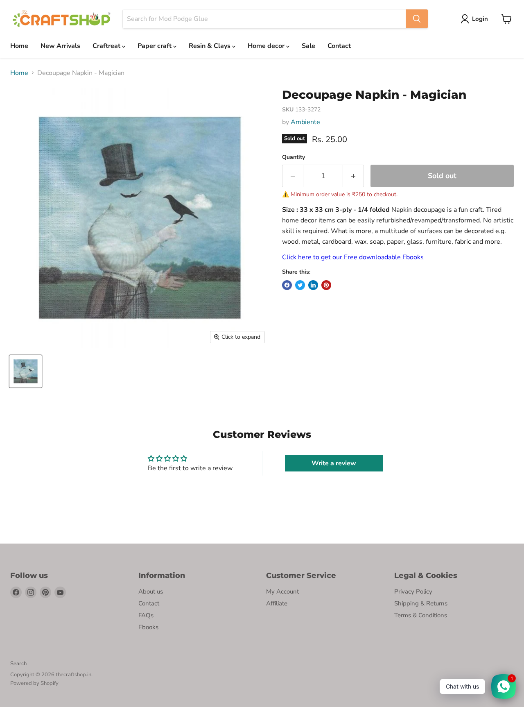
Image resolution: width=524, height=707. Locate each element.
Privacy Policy (413, 591)
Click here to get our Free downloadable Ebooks (353, 257)
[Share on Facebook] (287, 285)
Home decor (267, 45)
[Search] (417, 18)
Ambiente (305, 122)
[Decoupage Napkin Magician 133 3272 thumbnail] (25, 371)
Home (19, 45)
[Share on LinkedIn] (313, 285)
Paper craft (155, 45)
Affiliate (276, 603)
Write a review (334, 463)
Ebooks (148, 627)
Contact (339, 45)
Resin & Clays (210, 45)
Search (18, 663)
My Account (282, 591)
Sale (308, 45)
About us (150, 591)
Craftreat (107, 45)
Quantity (293, 157)
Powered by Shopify (34, 683)
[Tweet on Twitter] (300, 285)
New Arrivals (60, 45)
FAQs (146, 615)
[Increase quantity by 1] (353, 176)
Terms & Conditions (420, 615)
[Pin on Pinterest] (326, 285)
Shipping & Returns (420, 603)
